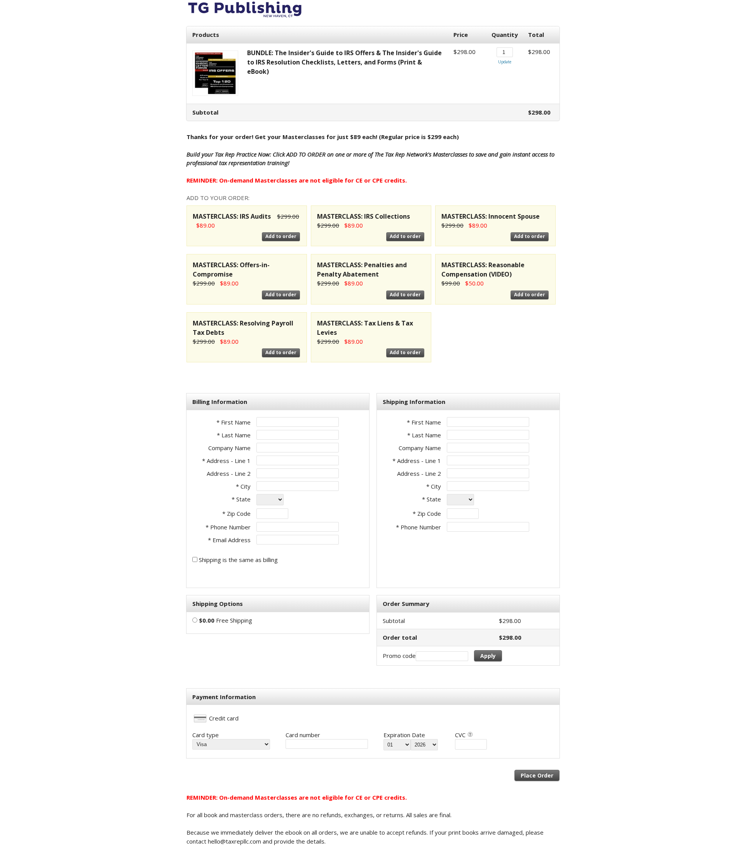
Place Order (537, 775)
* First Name (233, 422)
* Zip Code (236, 513)
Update (504, 61)
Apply (488, 655)
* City (243, 486)
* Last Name (234, 435)
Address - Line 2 (229, 473)
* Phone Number (418, 527)
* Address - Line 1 (226, 461)
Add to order (280, 236)
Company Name (229, 448)
